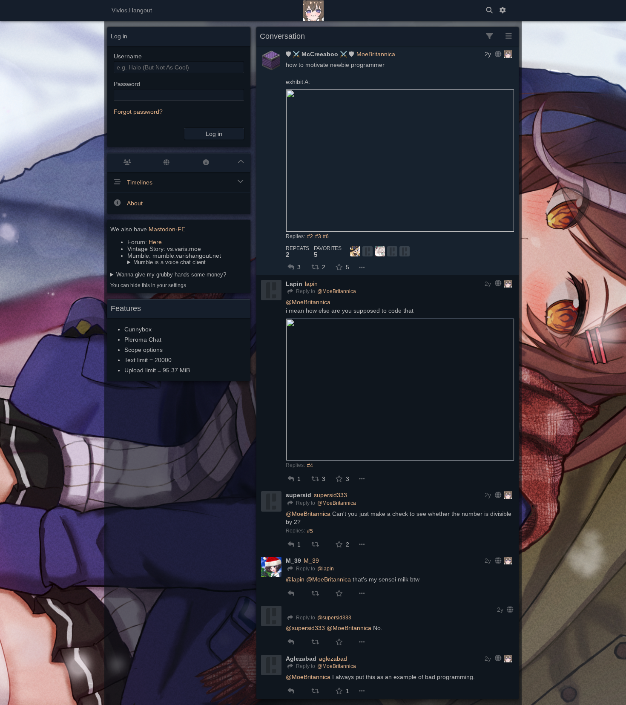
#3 (318, 236)
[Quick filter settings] (489, 36)
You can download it (166, 262)
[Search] (489, 10)
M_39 (311, 560)
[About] (206, 162)
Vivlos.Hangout (132, 10)
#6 (326, 236)
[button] (291, 267)
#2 (310, 236)
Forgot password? (138, 111)
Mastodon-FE (167, 229)
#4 (310, 466)
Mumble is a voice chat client (169, 262)
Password (127, 84)
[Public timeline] (127, 162)
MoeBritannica (375, 54)
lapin (311, 283)
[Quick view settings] (508, 36)
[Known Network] (167, 162)
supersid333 (330, 495)
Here (155, 242)
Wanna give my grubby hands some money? (171, 274)
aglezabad (333, 658)
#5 (310, 531)
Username (128, 56)
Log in (214, 133)
